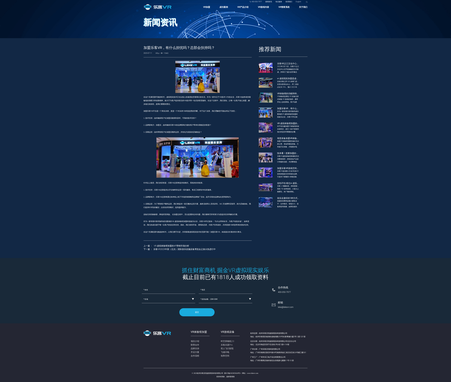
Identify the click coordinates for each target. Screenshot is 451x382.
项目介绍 (195, 341)
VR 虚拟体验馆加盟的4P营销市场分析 (171, 246)
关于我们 (303, 7)
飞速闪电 (225, 352)
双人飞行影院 (227, 348)
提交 (197, 312)
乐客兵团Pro (227, 345)
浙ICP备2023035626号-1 (232, 373)
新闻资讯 (268, 2)
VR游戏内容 (263, 7)
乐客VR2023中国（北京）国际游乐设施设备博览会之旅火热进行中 (184, 249)
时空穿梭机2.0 (227, 341)
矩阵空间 (225, 356)
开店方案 (195, 352)
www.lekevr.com (252, 373)
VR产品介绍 (243, 7)
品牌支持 (195, 348)
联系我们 (289, 2)
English (298, 2)
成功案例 (224, 7)
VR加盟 (206, 7)
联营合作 (195, 345)
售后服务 (279, 2)
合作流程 (195, 356)
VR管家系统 (284, 7)
